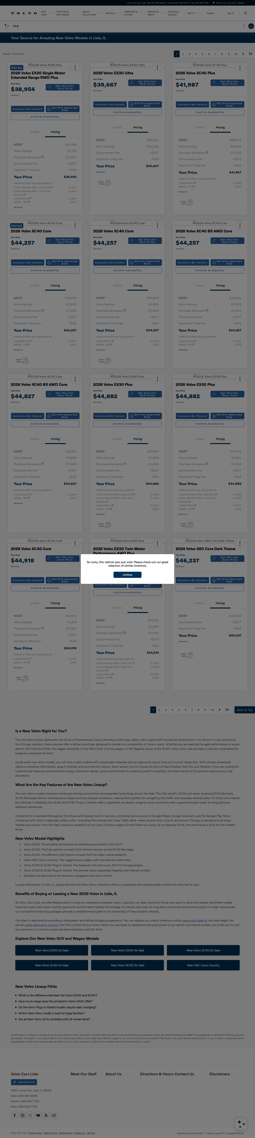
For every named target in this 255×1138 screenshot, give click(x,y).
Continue (127, 574)
